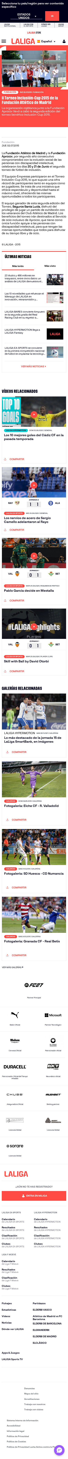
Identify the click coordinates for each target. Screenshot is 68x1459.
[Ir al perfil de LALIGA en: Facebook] (5, 1374)
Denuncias (29, 1388)
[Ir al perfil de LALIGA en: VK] (53, 1374)
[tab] (18, 266)
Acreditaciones (31, 1399)
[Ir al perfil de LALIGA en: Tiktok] (44, 1374)
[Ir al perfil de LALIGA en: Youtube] (63, 1374)
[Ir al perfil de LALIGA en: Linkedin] (34, 1374)
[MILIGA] (63, 41)
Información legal (15, 1431)
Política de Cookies (16, 1441)
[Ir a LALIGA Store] (34, 32)
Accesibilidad (13, 1426)
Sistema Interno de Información (22, 1420)
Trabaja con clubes (33, 1409)
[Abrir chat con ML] (59, 1450)
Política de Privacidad (18, 1436)
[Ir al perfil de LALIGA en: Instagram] (15, 1374)
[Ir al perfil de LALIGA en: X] (24, 1374)
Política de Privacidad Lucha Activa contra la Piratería (34, 1447)
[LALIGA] (23, 41)
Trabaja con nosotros (34, 1404)
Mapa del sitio (31, 1393)
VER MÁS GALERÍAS (11, 967)
